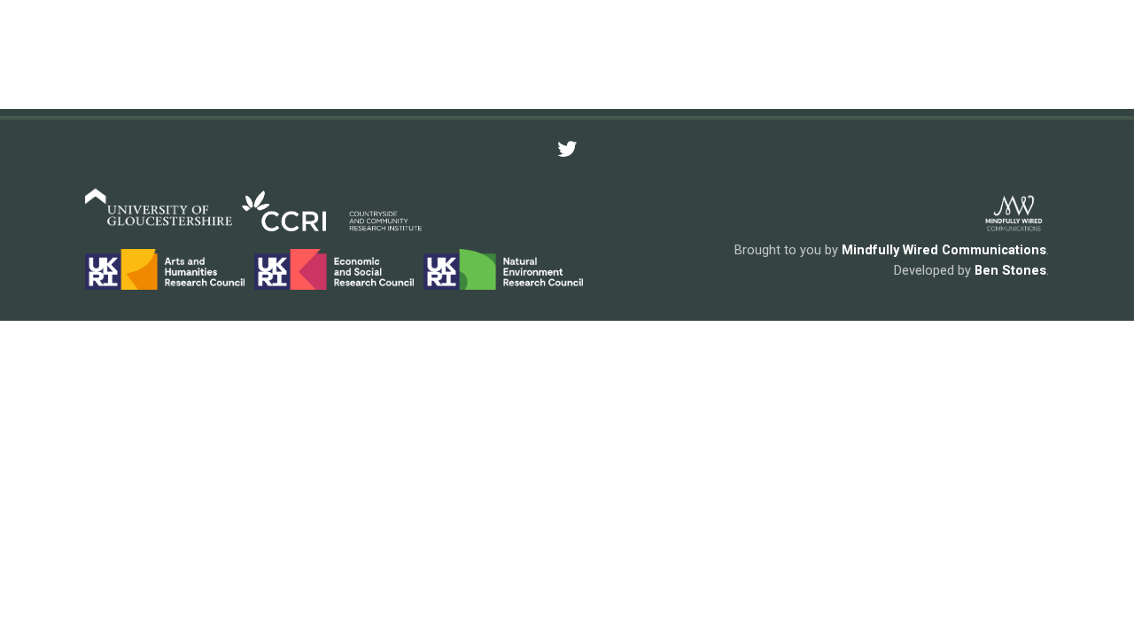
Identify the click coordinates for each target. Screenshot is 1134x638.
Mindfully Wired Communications (944, 250)
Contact (1011, 57)
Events (911, 57)
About (337, 58)
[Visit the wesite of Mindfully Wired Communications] (1013, 229)
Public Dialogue (592, 57)
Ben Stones (1010, 270)
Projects (450, 57)
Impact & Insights (770, 57)
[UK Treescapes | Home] (126, 58)
